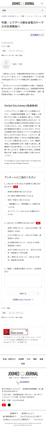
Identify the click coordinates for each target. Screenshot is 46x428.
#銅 (2, 55)
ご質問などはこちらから (21, 299)
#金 (16, 55)
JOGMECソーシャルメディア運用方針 (16, 419)
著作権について (28, 413)
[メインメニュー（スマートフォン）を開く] (42, 3)
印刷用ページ (38, 35)
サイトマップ (38, 419)
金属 (4, 10)
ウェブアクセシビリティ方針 (30, 416)
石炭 (23, 363)
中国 (8, 46)
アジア (3, 46)
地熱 (35, 359)
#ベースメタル (9, 55)
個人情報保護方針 (10, 416)
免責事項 (14, 413)
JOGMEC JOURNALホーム (10, 16)
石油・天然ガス (9, 359)
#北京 (21, 55)
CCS (28, 359)
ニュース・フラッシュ (34, 16)
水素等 (21, 359)
